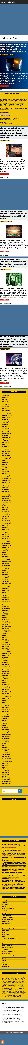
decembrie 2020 (5, 518)
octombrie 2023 (5, 457)
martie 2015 (4, 642)
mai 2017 (4, 595)
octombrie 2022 (5, 478)
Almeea (3, 902)
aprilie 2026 (4, 403)
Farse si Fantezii (6, 913)
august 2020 (5, 525)
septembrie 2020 (6, 523)
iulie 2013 (4, 678)
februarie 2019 (5, 558)
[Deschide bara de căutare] (19, 2)
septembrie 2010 (5, 740)
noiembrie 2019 (5, 541)
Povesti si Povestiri (6, 945)
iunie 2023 (4, 464)
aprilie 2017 (4, 597)
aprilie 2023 (4, 467)
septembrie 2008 (6, 783)
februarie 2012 (5, 709)
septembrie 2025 (6, 415)
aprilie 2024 (4, 446)
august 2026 (5, 395)
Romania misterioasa (7, 955)
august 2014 (4, 655)
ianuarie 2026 (5, 408)
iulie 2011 (4, 722)
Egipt (4, 981)
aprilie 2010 (4, 749)
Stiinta (3, 962)
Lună (4, 985)
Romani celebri (5, 953)
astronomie (19, 977)
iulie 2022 (4, 484)
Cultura (3, 910)
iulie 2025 (4, 419)
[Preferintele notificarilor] (2, 1042)
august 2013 (4, 677)
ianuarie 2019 (5, 559)
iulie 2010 (4, 743)
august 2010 (4, 741)
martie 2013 (4, 686)
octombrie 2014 (5, 651)
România (21, 991)
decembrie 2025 (5, 410)
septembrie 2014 (6, 653)
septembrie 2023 (6, 458)
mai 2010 (4, 747)
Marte (11, 985)
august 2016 (4, 612)
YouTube (18, 997)
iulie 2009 (4, 765)
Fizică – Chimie (5, 915)
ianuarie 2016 (5, 624)
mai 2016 (4, 617)
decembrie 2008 (5, 778)
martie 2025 (4, 426)
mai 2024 (4, 444)
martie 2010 (4, 750)
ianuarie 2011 (5, 732)
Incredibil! (4, 921)
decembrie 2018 (5, 561)
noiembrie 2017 (5, 585)
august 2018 (4, 568)
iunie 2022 (4, 486)
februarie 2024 (5, 449)
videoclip (11, 997)
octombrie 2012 (5, 695)
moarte (17, 985)
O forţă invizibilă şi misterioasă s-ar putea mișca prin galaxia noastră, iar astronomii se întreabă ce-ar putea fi (14, 859)
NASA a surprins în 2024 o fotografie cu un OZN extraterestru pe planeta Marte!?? (12, 849)
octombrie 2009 (5, 759)
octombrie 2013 (5, 673)
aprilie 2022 (4, 489)
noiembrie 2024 (5, 433)
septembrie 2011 (5, 718)
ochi (4, 988)
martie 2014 (4, 664)
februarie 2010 (5, 752)
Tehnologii (4, 964)
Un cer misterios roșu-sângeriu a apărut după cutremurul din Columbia (12, 873)
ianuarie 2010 (5, 754)
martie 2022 (4, 491)
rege (8, 991)
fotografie (11, 983)
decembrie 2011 (5, 713)
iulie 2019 (4, 549)
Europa (11, 981)
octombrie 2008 (5, 781)
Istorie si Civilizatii (6, 923)
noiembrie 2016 (5, 606)
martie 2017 (4, 599)
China (23, 978)
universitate (20, 995)
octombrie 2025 (5, 413)
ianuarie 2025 (5, 430)
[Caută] (20, 791)
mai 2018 (4, 574)
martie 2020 (4, 534)
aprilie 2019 (4, 554)
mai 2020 (4, 531)
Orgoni (3, 936)
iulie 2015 (4, 635)
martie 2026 (4, 404)
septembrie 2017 (5, 588)
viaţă (4, 997)
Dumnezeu (20, 980)
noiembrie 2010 (5, 736)
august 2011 (4, 720)
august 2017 (4, 590)
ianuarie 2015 (5, 646)
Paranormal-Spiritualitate (7, 303)
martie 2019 (4, 556)
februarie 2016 (5, 622)
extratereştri (19, 981)
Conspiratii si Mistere (6, 177)
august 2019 (4, 547)
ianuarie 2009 (5, 776)
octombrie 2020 (5, 522)
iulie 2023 (4, 462)
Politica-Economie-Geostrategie (9, 943)
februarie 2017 (5, 601)
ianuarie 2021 (5, 516)
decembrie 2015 (5, 626)
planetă (15, 990)
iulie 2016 (4, 614)
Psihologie (4, 949)
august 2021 (4, 504)
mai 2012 (4, 704)
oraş (9, 988)
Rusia (5, 992)
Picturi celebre (5, 940)
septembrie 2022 (6, 480)
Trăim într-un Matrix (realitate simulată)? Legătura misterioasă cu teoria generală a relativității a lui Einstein (13, 215)
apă (12, 977)
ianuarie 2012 (5, 711)
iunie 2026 (4, 399)
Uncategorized (5, 966)
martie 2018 (4, 577)
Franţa (18, 983)
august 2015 (4, 633)
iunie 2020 (4, 529)
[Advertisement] (14, 19)
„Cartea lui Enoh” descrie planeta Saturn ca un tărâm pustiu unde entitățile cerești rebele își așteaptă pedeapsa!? (13, 877)
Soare (8, 994)
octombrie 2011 (5, 716)
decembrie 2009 (5, 756)
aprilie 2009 (4, 770)
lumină (21, 984)
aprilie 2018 (4, 576)
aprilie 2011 (4, 727)
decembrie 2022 (5, 475)
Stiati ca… (4, 960)
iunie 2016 (4, 615)
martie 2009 (4, 772)
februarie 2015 (5, 644)
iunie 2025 (4, 421)
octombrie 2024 (5, 435)
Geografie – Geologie (6, 919)
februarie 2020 (5, 536)
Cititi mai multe (4, 86)
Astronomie (4, 89)
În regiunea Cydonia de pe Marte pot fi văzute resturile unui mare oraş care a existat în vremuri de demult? (13, 846)
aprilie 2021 (4, 511)
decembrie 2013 (5, 669)
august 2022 (5, 482)
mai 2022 (4, 487)
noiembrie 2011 (5, 714)
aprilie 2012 (4, 705)
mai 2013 (4, 682)
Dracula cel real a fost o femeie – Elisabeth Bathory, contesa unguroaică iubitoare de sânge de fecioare (13, 854)
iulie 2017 (4, 592)
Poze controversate (6, 947)
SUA (5, 995)
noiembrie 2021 (5, 498)
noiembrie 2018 (5, 563)
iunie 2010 (4, 745)
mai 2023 (4, 466)
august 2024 (5, 439)
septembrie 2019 (5, 545)
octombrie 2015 (5, 630)
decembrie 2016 (5, 604)
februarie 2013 (5, 687)
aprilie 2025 (4, 424)
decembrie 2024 (5, 431)
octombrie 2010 (5, 738)
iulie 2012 (4, 700)
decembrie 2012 (5, 691)
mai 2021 (4, 509)
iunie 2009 (4, 767)
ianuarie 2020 (5, 538)
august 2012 (4, 698)
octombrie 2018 (5, 565)
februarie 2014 (5, 666)
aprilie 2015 (4, 640)
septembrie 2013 (5, 675)
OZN (15, 988)
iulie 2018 (4, 570)
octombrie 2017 (5, 586)
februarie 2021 (5, 514)
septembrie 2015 (5, 631)
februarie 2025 (5, 428)
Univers (11, 995)
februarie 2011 (5, 731)
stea (14, 994)
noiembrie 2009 (5, 758)
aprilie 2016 (4, 619)
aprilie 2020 (4, 532)
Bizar (3, 906)
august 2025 (5, 417)
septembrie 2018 (5, 567)
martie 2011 (4, 729)
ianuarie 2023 (5, 473)
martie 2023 (4, 469)
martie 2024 (5, 448)
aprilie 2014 (4, 662)
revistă (14, 991)
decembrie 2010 (5, 734)
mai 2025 (4, 422)
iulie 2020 (4, 527)
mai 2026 (4, 401)
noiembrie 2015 (5, 628)
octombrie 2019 (5, 543)
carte (17, 978)
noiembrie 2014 (5, 650)
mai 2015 (4, 639)
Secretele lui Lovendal (8, 2)
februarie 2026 (5, 406)
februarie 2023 (5, 471)
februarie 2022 (5, 493)
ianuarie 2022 (5, 495)
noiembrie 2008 (5, 779)
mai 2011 (4, 725)
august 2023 (5, 460)
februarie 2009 (5, 774)
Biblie (5, 978)
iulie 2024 (4, 440)
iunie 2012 (4, 702)
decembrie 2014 (5, 648)
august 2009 (5, 763)
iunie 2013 (4, 680)
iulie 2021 (4, 505)
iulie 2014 (4, 657)
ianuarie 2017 (5, 603)
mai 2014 (4, 660)
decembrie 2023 (5, 453)
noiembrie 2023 (5, 455)
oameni (20, 987)
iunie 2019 (4, 550)
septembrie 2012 (5, 696)
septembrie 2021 (5, 502)
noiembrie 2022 (5, 476)
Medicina (4, 927)
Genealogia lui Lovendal (7, 917)
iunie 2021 (4, 507)
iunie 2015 (4, 637)
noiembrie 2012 (5, 693)
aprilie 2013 (4, 684)
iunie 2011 (4, 723)
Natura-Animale (5, 930)
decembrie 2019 (5, 540)
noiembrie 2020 (5, 520)
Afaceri (3, 900)
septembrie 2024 (6, 437)
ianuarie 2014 (5, 668)
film (4, 983)
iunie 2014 (4, 659)
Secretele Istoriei (6, 956)
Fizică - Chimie (5, 255)
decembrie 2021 (5, 496)
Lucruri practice (5, 925)
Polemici (4, 942)
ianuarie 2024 (5, 451)
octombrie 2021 (5, 500)
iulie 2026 (4, 397)
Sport (3, 958)
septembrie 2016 (5, 610)
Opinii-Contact (5, 934)
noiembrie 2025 (5, 412)
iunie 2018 (4, 572)
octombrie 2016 (5, 608)
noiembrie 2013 (5, 671)
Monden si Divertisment (7, 928)
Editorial (4, 912)
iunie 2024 (4, 442)
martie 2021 (4, 513)
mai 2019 (4, 552)
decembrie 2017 (5, 583)
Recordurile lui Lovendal (7, 951)
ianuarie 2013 (5, 689)
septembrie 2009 (6, 761)
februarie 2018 (5, 579)
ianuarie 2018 (5, 581)
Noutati (3, 932)
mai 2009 (4, 769)
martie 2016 (4, 621)
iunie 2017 (4, 594)
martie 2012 (4, 707)
